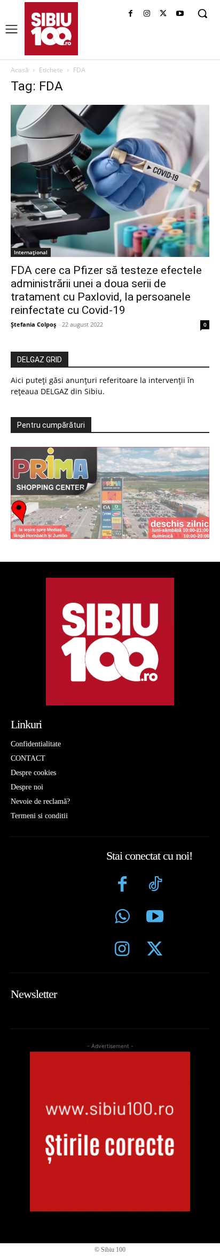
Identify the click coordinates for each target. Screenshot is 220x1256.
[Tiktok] (154, 885)
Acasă (20, 69)
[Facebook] (130, 14)
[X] (163, 14)
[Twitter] (154, 950)
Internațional (31, 252)
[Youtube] (179, 14)
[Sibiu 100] (51, 28)
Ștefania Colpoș (33, 324)
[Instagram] (147, 14)
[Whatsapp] (122, 918)
